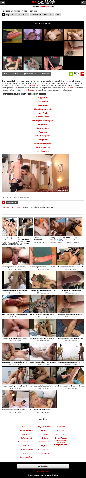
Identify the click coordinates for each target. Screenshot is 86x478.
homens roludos (33, 85)
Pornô (51, 15)
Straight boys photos (44, 427)
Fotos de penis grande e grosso (43, 121)
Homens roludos (43, 128)
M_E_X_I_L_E (26, 427)
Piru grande (43, 132)
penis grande (60, 442)
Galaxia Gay (26, 434)
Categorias (43, 466)
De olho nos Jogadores (26, 442)
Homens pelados (12, 202)
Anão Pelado (43, 113)
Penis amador (43, 101)
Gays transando (60, 440)
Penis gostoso (43, 124)
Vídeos (58, 15)
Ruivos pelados (43, 105)
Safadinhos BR (26, 438)
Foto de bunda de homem (43, 143)
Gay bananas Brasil (26, 457)
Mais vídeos (43, 419)
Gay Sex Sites (61, 427)
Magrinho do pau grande (43, 109)
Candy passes (44, 442)
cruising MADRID (44, 449)
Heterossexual (23, 15)
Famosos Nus (26, 453)
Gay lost (44, 446)
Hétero (13, 15)
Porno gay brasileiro (61, 445)
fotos (47, 471)
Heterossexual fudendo (38, 15)
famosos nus (33, 90)
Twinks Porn (60, 430)
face (38, 471)
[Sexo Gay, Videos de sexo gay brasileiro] (43, 4)
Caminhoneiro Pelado (26, 430)
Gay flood (44, 430)
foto (42, 471)
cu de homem (68, 88)
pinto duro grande (43, 151)
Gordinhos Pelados (43, 117)
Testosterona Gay (26, 449)
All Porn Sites (60, 434)
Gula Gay (26, 446)
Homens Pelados (61, 438)
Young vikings (44, 434)
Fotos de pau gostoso (43, 136)
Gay (7, 15)
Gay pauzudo (43, 98)
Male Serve (44, 438)
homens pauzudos (43, 147)
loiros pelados (43, 140)
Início (3, 207)
